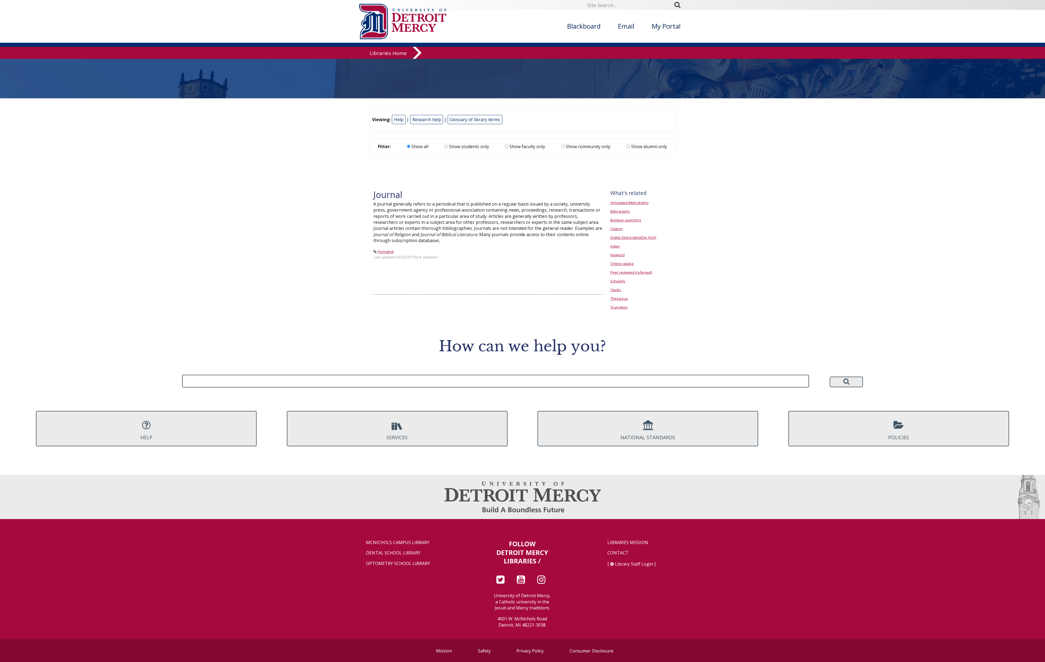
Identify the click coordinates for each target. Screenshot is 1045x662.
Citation (616, 228)
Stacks (615, 289)
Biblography (620, 211)
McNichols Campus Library (397, 542)
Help (399, 120)
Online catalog (622, 263)
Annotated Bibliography (629, 202)
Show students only (468, 146)
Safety (484, 651)
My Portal (666, 26)
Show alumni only (648, 146)
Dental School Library (393, 553)
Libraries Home (388, 53)
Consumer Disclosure (591, 651)
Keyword (617, 254)
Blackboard (584, 26)
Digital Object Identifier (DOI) (633, 237)
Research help (426, 120)
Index (615, 246)
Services (397, 437)
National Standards (647, 437)
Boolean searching (625, 220)
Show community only (587, 146)
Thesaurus (619, 298)
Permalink (385, 251)
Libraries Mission (627, 542)
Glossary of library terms (475, 120)
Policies (898, 437)
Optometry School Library (398, 563)
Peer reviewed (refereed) (631, 272)
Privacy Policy (530, 651)
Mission (444, 651)
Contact (617, 553)
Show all (419, 146)
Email (626, 26)
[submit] (679, 5)
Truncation (619, 307)
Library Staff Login (634, 564)
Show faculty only (526, 146)
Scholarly (617, 281)
